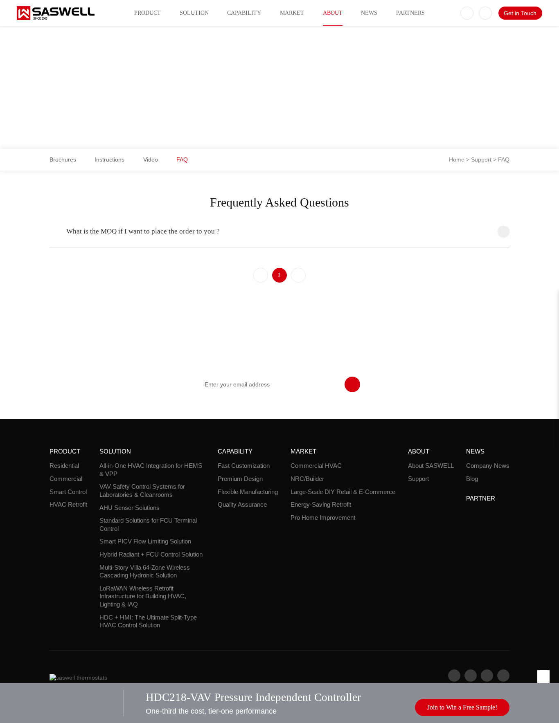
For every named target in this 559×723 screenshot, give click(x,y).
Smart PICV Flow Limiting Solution (145, 541)
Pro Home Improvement (323, 517)
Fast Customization (244, 465)
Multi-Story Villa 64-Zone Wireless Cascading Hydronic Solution (144, 571)
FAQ (182, 159)
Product (147, 13)
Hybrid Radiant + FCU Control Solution (151, 554)
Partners (410, 13)
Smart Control (68, 491)
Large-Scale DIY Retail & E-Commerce (343, 491)
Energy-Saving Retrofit (321, 504)
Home (456, 159)
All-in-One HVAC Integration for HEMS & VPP (150, 469)
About (333, 13)
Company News (487, 465)
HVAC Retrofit (68, 504)
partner (480, 498)
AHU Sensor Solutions (129, 507)
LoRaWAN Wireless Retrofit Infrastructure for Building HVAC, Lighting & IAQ (142, 596)
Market (292, 13)
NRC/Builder (307, 478)
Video (150, 159)
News (369, 13)
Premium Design (240, 478)
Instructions (109, 159)
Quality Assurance (242, 504)
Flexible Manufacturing (248, 491)
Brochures (63, 159)
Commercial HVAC (316, 465)
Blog (472, 478)
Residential (64, 465)
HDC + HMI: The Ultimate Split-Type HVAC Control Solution (148, 621)
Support (481, 159)
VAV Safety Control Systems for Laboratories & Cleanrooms (142, 490)
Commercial (66, 478)
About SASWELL (431, 465)
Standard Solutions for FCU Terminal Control (148, 524)
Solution (194, 13)
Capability (244, 13)
